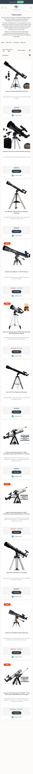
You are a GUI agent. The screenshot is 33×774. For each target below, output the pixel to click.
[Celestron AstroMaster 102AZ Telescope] (16, 616)
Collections (9, 42)
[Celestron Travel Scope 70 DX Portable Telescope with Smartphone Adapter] (16, 315)
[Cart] (30, 8)
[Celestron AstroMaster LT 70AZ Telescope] (16, 255)
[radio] (30, 55)
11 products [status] (5, 55)
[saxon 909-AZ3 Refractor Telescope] (16, 556)
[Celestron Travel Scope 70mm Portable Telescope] (16, 135)
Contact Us (20, 2)
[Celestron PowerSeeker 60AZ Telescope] (16, 75)
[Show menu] (2, 8)
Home (2, 42)
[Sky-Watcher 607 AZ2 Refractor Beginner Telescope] (16, 195)
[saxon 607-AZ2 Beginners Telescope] (16, 375)
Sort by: (8, 50)
